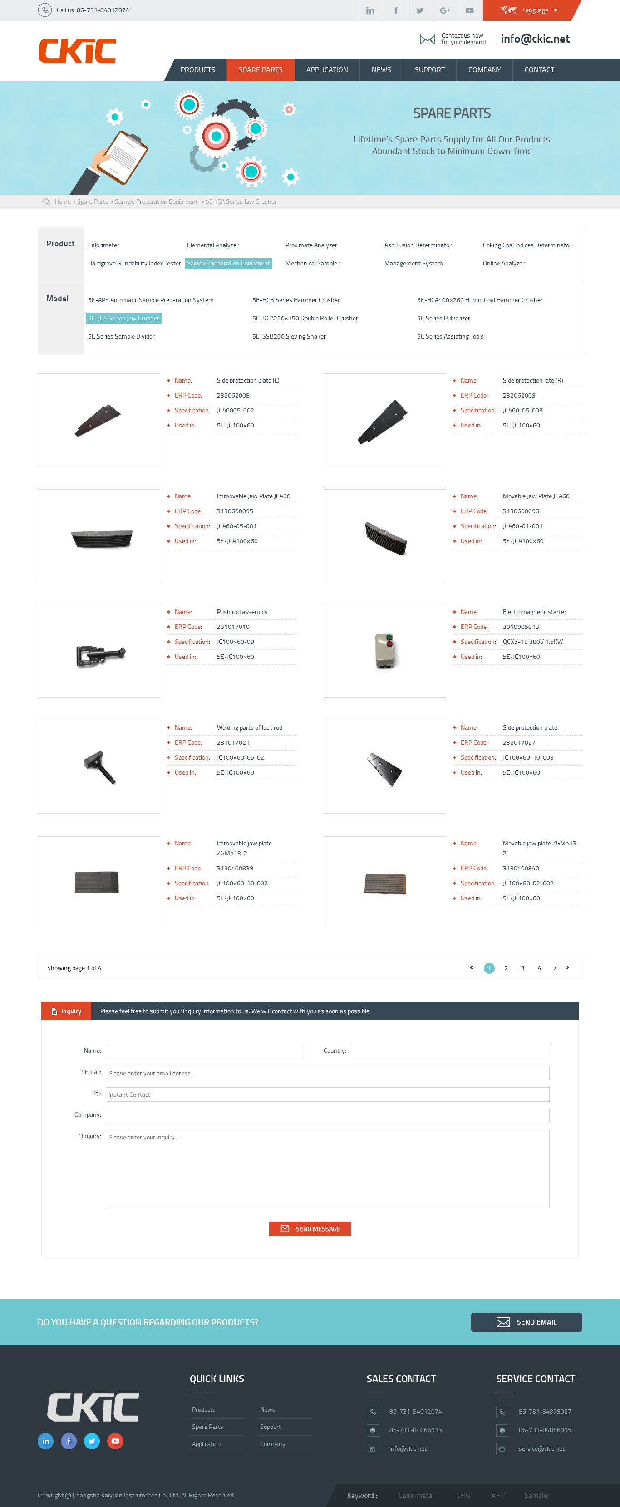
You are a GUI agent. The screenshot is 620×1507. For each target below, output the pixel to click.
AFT (497, 1495)
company (484, 69)
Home (63, 202)
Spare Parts (92, 202)
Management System (413, 263)
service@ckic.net (542, 1449)
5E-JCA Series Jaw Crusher (241, 202)
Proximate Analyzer (311, 245)
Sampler (537, 1495)
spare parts (261, 69)
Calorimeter (103, 245)
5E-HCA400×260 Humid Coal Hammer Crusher (480, 300)
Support (270, 1427)
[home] (93, 1407)
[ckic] (77, 51)
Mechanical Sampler (312, 263)
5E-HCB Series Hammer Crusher (296, 300)
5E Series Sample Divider (121, 336)
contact (539, 69)
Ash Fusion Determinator (418, 245)
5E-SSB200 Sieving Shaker (289, 336)
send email (537, 1322)
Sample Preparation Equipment (157, 202)
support (430, 69)
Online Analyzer (504, 263)
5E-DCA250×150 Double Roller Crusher (305, 318)
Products (198, 69)
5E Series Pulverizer (443, 318)
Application (327, 69)
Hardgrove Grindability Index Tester (134, 263)
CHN (463, 1495)
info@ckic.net (535, 39)
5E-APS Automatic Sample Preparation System (151, 300)
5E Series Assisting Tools (450, 336)
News (268, 1410)
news (381, 69)
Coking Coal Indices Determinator (527, 245)
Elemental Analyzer (213, 245)
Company (272, 1444)
